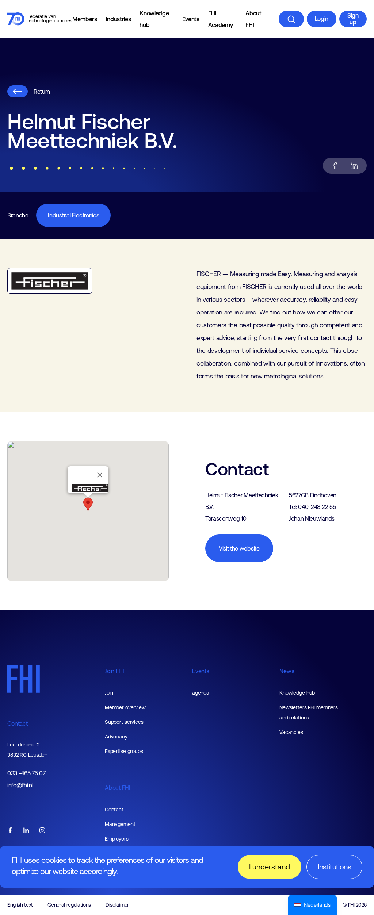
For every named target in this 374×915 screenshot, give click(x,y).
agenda (200, 693)
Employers (117, 839)
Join (109, 693)
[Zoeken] (291, 19)
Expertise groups (124, 751)
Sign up (353, 18)
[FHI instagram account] (42, 830)
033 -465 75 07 (26, 773)
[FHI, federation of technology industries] (39, 19)
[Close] (99, 475)
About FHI (253, 19)
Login (321, 18)
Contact (17, 723)
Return (42, 91)
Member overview (125, 707)
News (286, 671)
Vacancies (291, 732)
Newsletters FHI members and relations (308, 712)
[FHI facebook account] (10, 830)
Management (120, 824)
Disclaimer (117, 905)
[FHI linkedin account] (26, 830)
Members (84, 19)
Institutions (334, 866)
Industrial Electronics (73, 215)
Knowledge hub (154, 19)
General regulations (69, 905)
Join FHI (114, 671)
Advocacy (116, 737)
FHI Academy (220, 19)
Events (190, 19)
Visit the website (239, 548)
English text (20, 905)
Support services (124, 722)
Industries (118, 19)
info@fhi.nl (20, 785)
